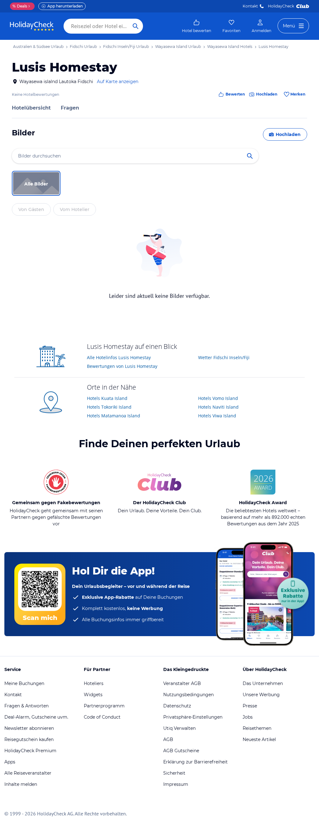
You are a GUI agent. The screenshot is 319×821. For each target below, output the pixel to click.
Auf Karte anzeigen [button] (117, 81)
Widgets (93, 694)
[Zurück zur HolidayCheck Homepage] (32, 26)
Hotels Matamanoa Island (113, 416)
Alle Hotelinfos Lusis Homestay (119, 357)
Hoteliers (93, 683)
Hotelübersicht (31, 108)
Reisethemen (257, 728)
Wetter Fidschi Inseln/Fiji (224, 357)
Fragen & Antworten (26, 706)
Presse (250, 706)
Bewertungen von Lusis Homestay (122, 366)
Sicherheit (174, 773)
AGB (168, 739)
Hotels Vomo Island (218, 398)
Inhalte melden (20, 784)
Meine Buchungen (24, 683)
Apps (9, 762)
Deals (19, 6)
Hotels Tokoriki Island (109, 407)
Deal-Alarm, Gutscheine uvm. (36, 717)
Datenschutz (177, 706)
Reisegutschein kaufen (29, 739)
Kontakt (250, 6)
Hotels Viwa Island (217, 416)
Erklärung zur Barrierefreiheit (195, 762)
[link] (196, 26)
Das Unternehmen (263, 683)
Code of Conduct (102, 717)
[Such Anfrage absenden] (135, 26)
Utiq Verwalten (179, 728)
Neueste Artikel (259, 739)
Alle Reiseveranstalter (27, 773)
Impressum (175, 784)
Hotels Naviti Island (218, 407)
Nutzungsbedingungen (188, 694)
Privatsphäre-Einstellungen (192, 717)
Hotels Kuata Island (107, 398)
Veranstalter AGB (182, 683)
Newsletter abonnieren (29, 728)
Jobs (248, 717)
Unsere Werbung (261, 694)
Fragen (70, 108)
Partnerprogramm (104, 706)
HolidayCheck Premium (30, 750)
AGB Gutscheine (181, 750)
